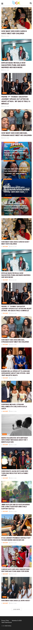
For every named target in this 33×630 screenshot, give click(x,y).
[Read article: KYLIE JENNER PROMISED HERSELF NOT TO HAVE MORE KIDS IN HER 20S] (16, 525)
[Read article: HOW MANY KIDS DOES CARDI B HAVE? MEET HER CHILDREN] (16, 18)
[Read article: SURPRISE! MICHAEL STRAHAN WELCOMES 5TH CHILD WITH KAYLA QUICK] (16, 392)
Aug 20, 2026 (8, 158)
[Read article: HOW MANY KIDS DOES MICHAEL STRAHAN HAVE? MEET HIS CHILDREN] (16, 120)
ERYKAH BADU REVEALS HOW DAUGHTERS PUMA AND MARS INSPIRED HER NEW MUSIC (13, 65)
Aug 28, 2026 (6, 70)
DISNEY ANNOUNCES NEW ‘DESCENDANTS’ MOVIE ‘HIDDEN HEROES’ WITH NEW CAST (16, 189)
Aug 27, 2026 (6, 138)
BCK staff (5, 246)
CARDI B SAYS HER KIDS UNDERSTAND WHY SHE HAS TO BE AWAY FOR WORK (15, 570)
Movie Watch (7, 179)
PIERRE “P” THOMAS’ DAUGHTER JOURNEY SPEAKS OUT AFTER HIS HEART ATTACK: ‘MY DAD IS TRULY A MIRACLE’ (15, 100)
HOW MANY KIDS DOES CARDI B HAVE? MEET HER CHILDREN (14, 32)
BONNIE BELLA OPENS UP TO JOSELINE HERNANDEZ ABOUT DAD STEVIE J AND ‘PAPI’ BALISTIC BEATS (15, 373)
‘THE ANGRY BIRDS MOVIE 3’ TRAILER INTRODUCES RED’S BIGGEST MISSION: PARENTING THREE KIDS (16, 206)
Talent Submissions (6, 622)
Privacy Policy (5, 620)
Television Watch (9, 142)
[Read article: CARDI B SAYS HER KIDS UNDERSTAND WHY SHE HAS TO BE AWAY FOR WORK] (16, 556)
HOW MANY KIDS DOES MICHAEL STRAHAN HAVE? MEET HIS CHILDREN (16, 134)
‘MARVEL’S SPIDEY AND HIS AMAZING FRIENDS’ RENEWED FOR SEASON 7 (16, 152)
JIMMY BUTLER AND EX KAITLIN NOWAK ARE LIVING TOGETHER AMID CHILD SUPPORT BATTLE (15, 506)
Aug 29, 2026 (6, 36)
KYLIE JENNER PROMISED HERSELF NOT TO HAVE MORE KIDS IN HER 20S (15, 539)
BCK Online (8, 626)
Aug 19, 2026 (8, 176)
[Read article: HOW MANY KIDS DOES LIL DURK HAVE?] (16, 588)
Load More (16, 609)
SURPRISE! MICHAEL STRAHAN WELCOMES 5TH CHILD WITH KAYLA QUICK (14, 406)
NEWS (4, 27)
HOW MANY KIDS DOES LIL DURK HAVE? (15, 600)
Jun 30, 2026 (8, 213)
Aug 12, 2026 (8, 195)
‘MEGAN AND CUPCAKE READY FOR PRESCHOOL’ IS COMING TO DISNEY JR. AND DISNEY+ (16, 171)
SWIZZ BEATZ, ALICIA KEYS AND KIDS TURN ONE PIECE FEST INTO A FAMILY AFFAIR (14, 473)
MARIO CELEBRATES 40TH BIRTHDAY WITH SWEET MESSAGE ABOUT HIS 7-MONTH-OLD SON (14, 440)
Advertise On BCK (17, 620)
